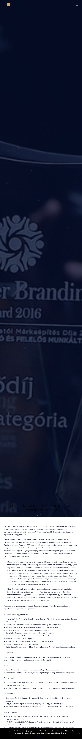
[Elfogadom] (79, 734)
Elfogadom (41, 736)
